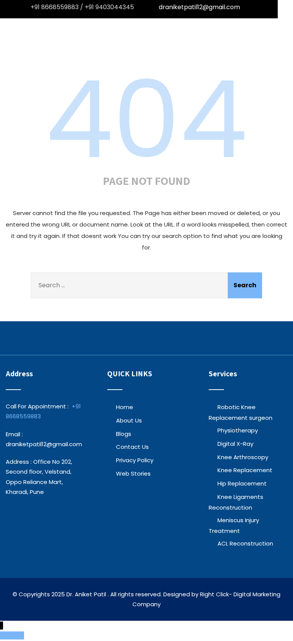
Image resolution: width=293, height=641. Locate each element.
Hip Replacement (242, 483)
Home (124, 407)
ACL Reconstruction (245, 543)
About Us (129, 420)
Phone (15, 635)
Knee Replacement (244, 470)
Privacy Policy (134, 460)
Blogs (123, 434)
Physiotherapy (237, 430)
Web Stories (133, 473)
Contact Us (132, 447)
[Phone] (3, 635)
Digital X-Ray (235, 444)
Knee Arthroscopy (242, 457)
